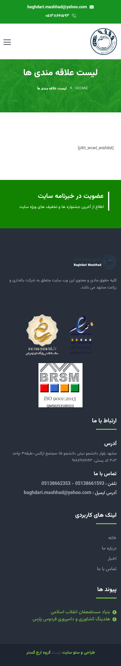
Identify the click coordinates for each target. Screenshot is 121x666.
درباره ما (109, 548)
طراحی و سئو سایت (78, 652)
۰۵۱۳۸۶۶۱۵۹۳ (57, 16)
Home (81, 88)
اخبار (112, 558)
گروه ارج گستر (38, 652)
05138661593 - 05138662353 (72, 484)
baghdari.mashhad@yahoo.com (57, 7)
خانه (112, 538)
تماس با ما (107, 569)
